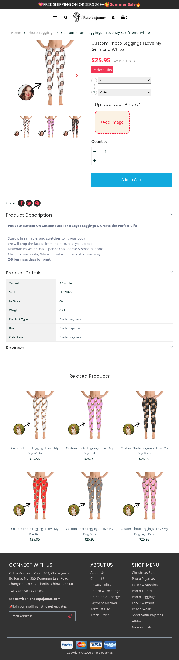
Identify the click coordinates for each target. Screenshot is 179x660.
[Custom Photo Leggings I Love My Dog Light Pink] (144, 498)
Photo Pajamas (69, 328)
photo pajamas (102, 652)
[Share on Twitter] (29, 203)
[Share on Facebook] (21, 203)
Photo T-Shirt (142, 590)
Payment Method (103, 603)
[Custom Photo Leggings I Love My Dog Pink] (89, 417)
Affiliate (138, 621)
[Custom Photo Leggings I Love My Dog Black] (144, 417)
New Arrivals (142, 627)
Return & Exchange (105, 590)
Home (16, 32)
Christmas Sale (143, 572)
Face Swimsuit (143, 603)
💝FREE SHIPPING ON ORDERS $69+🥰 (89, 4)
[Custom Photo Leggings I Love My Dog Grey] (89, 498)
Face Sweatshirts (145, 584)
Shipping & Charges (105, 597)
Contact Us (98, 578)
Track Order (99, 615)
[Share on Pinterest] (37, 203)
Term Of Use (100, 609)
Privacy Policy (100, 584)
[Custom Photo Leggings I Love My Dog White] (34, 417)
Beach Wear (141, 609)
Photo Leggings (41, 32)
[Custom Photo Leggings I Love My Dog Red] (34, 498)
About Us (97, 572)
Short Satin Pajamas (147, 615)
